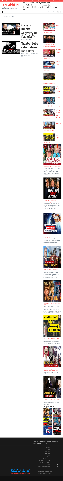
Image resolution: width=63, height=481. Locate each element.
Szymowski (42, 441)
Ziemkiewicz (55, 441)
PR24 (41, 462)
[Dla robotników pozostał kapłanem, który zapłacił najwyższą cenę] (57, 412)
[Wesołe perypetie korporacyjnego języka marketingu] (57, 421)
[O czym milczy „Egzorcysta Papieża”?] (11, 29)
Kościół (45, 7)
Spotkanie (45, 5)
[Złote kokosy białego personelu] (47, 421)
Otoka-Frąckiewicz (37, 443)
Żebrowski (35, 441)
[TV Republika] (47, 430)
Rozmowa (34, 3)
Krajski (46, 440)
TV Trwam (48, 449)
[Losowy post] (57, 12)
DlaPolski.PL (10, 5)
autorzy (12, 12)
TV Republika (47, 453)
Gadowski (48, 441)
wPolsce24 (41, 460)
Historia (37, 7)
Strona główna (5, 16)
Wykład (26, 7)
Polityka (27, 5)
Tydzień (42, 3)
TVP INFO (48, 462)
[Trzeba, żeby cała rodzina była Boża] (11, 47)
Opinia (26, 3)
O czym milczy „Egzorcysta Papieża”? (29, 31)
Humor (26, 9)
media (6, 12)
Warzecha (45, 443)
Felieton (51, 3)
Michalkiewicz (36, 440)
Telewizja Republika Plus (45, 458)
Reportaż (35, 5)
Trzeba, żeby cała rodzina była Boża (29, 47)
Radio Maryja (47, 451)
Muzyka (53, 7)
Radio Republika (47, 456)
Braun (42, 440)
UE (32, 7)
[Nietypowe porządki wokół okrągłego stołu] (57, 430)
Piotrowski (52, 440)
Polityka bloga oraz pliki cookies (43, 466)
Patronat (48, 464)
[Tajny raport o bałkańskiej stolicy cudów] (47, 412)
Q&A (17, 12)
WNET (49, 460)
